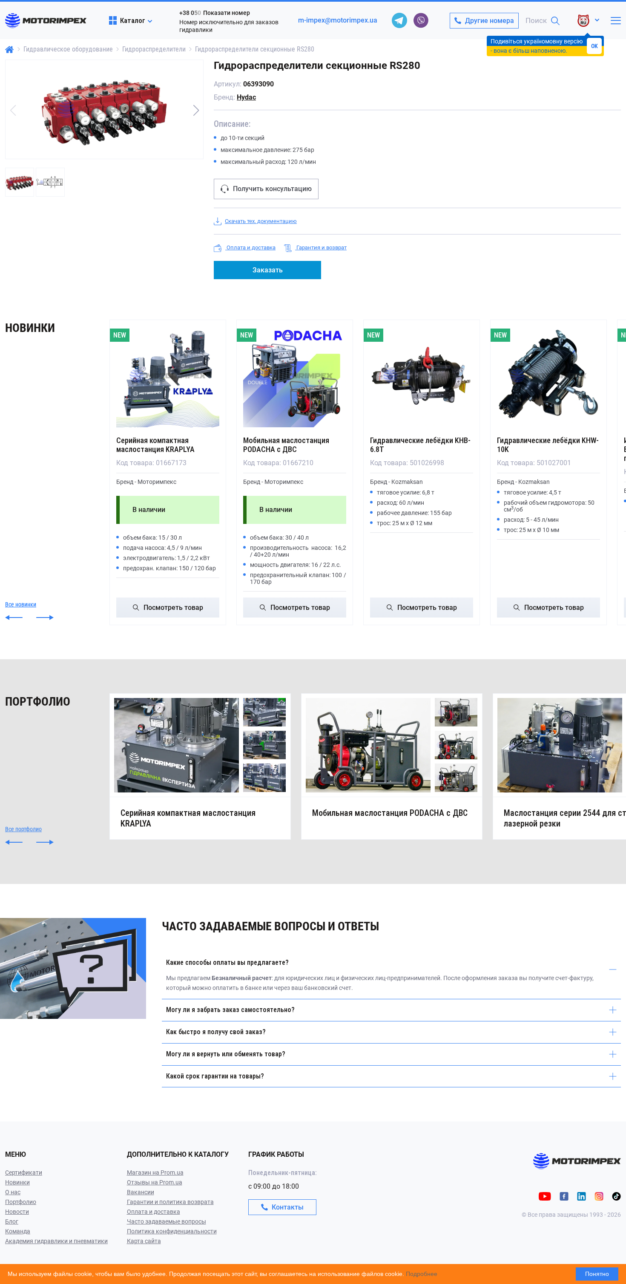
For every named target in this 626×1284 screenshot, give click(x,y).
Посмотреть (173, 607)
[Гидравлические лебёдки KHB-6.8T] (421, 375)
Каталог (132, 20)
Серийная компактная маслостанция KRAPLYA (155, 445)
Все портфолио (23, 829)
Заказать (268, 270)
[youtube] (545, 1196)
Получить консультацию (272, 189)
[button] (196, 110)
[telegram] (399, 20)
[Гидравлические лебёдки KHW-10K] (548, 375)
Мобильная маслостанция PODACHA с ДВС (286, 445)
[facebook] (564, 1196)
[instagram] (598, 1196)
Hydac (246, 97)
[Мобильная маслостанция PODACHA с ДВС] (294, 375)
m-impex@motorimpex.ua (337, 20)
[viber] (420, 20)
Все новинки (20, 604)
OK (594, 46)
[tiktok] (616, 1196)
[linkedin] (581, 1196)
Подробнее (421, 1273)
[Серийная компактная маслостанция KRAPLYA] (167, 375)
